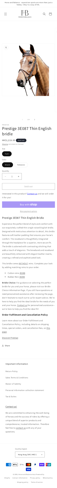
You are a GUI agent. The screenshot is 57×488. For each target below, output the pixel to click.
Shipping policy (22, 482)
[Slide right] (35, 120)
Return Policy (12, 371)
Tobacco (22, 165)
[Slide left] (22, 120)
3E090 (22, 276)
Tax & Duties (11, 396)
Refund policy (48, 478)
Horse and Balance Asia (26, 474)
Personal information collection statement (25, 390)
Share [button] (7, 345)
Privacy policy (35, 478)
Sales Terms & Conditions (17, 377)
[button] (5, 14)
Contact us (32, 193)
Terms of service (37, 482)
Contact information (19, 478)
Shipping (5, 144)
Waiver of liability (13, 384)
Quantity (5, 171)
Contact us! (11, 406)
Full (8, 154)
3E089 (22, 273)
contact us (21, 428)
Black (9, 165)
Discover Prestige (10, 337)
